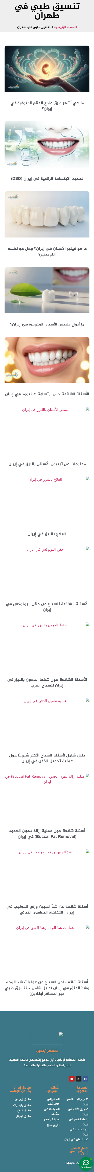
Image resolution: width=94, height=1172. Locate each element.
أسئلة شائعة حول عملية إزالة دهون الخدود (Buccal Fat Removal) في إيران (47, 834)
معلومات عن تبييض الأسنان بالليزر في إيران (47, 464)
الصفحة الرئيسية (65, 27)
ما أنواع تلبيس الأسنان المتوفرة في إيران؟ (47, 324)
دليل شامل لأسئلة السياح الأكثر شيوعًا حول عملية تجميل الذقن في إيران (47, 758)
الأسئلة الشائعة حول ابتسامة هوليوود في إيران (47, 394)
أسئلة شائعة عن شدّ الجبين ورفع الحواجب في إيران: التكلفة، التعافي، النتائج (47, 909)
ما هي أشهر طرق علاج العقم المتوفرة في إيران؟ (47, 106)
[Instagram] (78, 1079)
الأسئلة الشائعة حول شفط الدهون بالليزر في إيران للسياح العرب (47, 682)
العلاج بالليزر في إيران (47, 534)
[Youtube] (71, 1079)
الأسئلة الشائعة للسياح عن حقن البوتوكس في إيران (47, 607)
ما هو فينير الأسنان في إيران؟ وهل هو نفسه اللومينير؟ (47, 251)
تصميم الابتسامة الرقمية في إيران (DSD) (47, 179)
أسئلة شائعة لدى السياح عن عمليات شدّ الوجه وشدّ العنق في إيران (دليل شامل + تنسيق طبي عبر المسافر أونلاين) (47, 988)
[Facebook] (85, 1079)
